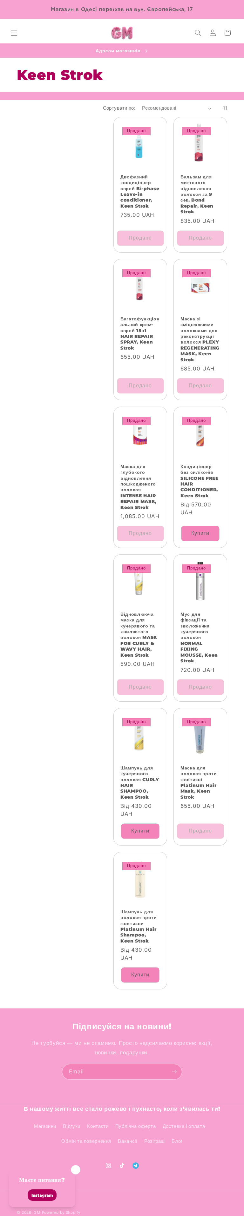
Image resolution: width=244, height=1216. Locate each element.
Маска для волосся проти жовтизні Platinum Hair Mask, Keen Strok (198, 782)
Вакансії (127, 1141)
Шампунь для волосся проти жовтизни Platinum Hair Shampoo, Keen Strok (138, 926)
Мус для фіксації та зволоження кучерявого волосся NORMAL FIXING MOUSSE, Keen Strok (199, 637)
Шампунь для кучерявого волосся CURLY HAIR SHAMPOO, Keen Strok (139, 782)
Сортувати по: (119, 108)
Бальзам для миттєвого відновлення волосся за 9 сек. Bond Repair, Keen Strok (197, 194)
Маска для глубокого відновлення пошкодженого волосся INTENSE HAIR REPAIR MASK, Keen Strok (138, 487)
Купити (200, 533)
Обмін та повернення (86, 1141)
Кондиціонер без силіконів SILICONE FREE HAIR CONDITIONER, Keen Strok (199, 481)
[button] (14, 32)
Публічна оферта (135, 1126)
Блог (177, 1141)
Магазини (45, 1126)
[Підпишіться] (174, 1071)
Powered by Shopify (61, 1212)
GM (37, 1212)
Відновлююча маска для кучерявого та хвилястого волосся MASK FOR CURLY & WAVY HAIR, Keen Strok (138, 634)
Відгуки (71, 1126)
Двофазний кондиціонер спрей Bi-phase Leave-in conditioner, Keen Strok (139, 191)
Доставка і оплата (184, 1126)
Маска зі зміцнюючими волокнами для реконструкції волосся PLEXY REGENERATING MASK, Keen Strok (200, 339)
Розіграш (154, 1141)
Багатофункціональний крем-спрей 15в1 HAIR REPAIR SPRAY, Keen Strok (139, 333)
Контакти (97, 1126)
